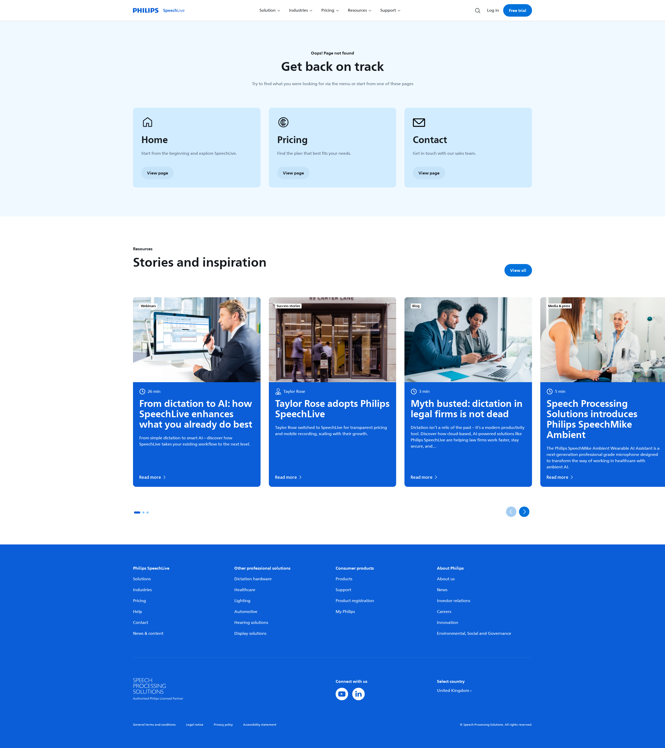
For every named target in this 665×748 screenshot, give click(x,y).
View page (157, 173)
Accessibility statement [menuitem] (259, 724)
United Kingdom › (454, 690)
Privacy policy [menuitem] (223, 724)
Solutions (142, 579)
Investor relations (453, 601)
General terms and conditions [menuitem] (154, 724)
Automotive (245, 612)
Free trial (517, 10)
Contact (140, 622)
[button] (137, 512)
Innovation (447, 622)
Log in (493, 10)
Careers (444, 612)
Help (137, 612)
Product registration (355, 601)
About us (446, 579)
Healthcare (244, 590)
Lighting (242, 601)
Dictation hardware (253, 579)
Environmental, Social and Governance (474, 633)
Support (343, 590)
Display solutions (250, 633)
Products (344, 579)
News (442, 590)
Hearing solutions (251, 622)
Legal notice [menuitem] (194, 724)
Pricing (139, 601)
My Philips (345, 612)
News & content (148, 633)
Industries (142, 590)
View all (518, 270)
